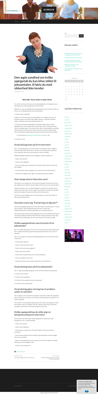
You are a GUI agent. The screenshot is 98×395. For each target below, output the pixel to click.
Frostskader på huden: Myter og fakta (73, 57)
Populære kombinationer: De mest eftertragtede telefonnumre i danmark (73, 61)
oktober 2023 (68, 181)
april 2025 (67, 147)
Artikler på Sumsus (26, 21)
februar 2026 (68, 122)
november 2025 (68, 128)
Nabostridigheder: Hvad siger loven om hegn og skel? (73, 69)
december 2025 (68, 125)
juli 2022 (67, 222)
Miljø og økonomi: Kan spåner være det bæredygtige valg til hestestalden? (74, 54)
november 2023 (68, 178)
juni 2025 (67, 142)
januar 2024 (67, 175)
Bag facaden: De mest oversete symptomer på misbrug (72, 65)
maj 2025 (67, 145)
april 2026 (67, 119)
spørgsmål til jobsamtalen (34, 135)
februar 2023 (68, 203)
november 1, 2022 (19, 91)
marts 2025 (67, 150)
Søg (65, 33)
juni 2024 (67, 167)
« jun (66, 99)
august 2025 (67, 136)
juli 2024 (67, 164)
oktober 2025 (68, 131)
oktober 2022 (68, 214)
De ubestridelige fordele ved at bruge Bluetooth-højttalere (50, 357)
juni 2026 (67, 117)
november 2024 (68, 156)
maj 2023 (67, 194)
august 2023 (67, 186)
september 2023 (68, 183)
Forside (16, 21)
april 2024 (67, 169)
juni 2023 (67, 192)
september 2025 (68, 133)
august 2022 (67, 219)
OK (86, 391)
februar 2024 (68, 172)
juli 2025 (67, 139)
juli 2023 (67, 189)
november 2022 (68, 211)
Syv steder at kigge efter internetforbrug (24, 356)
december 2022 (68, 208)
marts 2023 (67, 200)
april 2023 (67, 197)
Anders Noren (76, 385)
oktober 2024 (68, 158)
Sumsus (49, 9)
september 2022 (68, 217)
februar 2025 (68, 153)
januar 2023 (67, 206)
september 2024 (68, 161)
